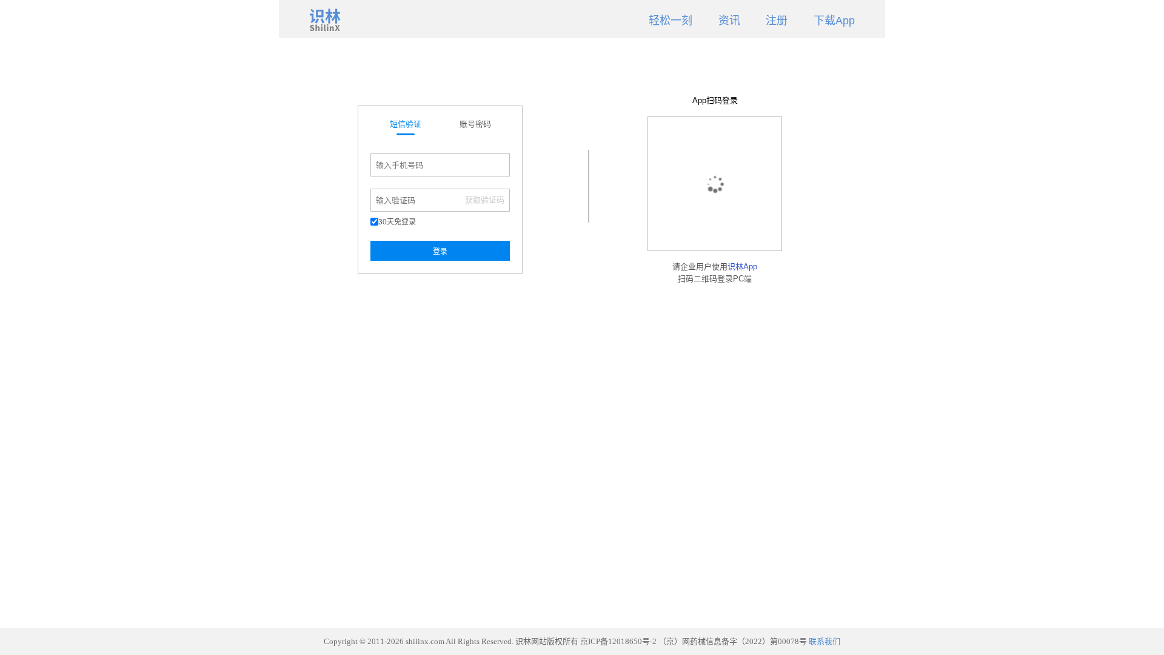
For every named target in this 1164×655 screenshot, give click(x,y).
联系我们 (824, 641)
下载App (834, 21)
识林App (742, 266)
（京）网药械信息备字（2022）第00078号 (732, 641)
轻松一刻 (670, 21)
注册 (777, 21)
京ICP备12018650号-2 (618, 641)
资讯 (729, 21)
